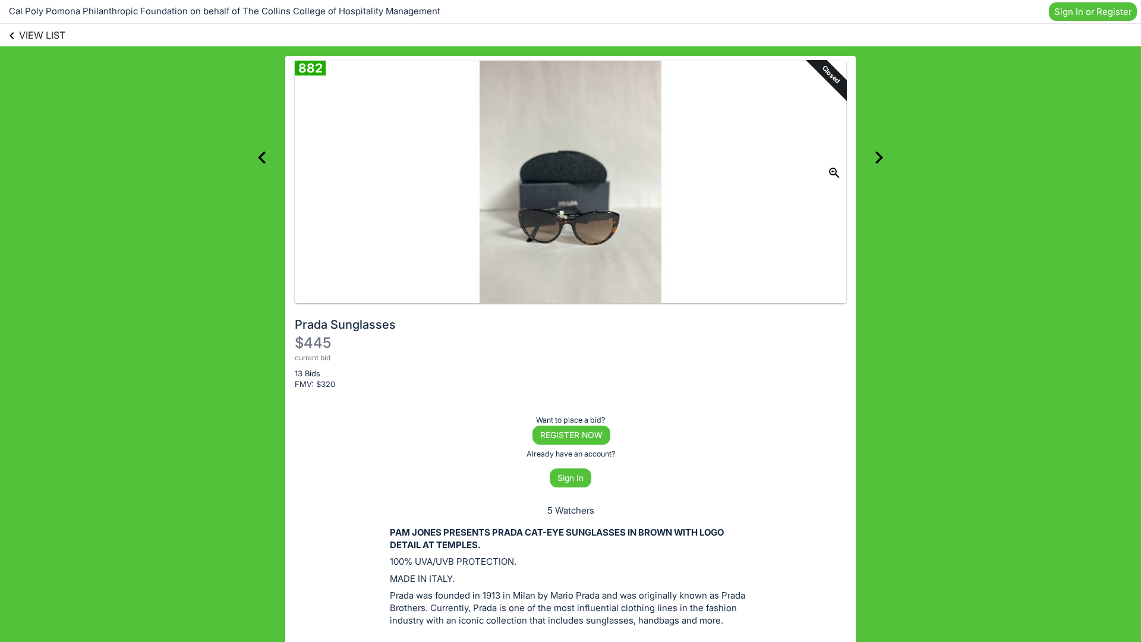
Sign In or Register (1092, 11)
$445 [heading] (313, 342)
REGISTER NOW (571, 435)
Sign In (570, 478)
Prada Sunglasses (345, 324)
